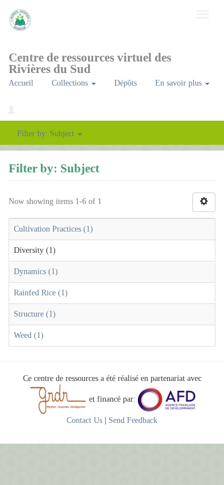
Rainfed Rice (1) (41, 292)
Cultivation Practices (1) (53, 229)
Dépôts (125, 83)
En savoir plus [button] (179, 83)
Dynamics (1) (36, 271)
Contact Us (84, 420)
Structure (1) (35, 314)
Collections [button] (71, 83)
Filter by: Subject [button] (46, 133)
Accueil (21, 83)
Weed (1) (29, 335)
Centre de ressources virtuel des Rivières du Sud (90, 61)
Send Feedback (133, 420)
